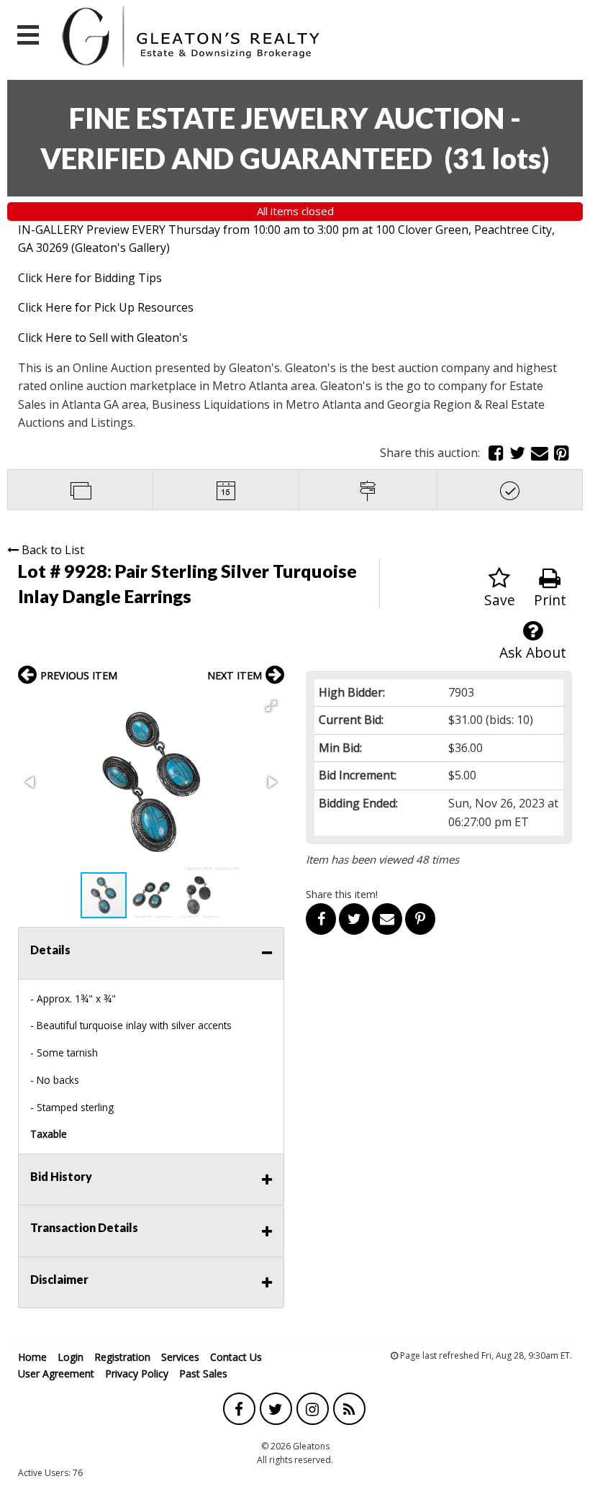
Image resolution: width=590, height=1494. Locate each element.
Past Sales (203, 1373)
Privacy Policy (136, 1373)
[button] (271, 705)
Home (32, 1357)
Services (180, 1357)
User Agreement (56, 1373)
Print (550, 600)
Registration (122, 1357)
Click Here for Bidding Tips (90, 278)
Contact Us (236, 1357)
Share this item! (342, 894)
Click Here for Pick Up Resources (106, 307)
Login (70, 1357)
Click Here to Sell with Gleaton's (103, 337)
